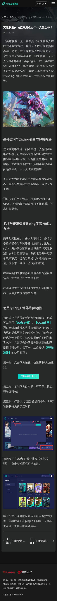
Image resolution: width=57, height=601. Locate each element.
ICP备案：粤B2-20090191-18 (13, 595)
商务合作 (21, 584)
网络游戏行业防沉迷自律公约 (16, 588)
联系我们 (13, 584)
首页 (4, 17)
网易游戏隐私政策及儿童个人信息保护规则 (32, 580)
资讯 (12, 17)
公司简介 (6, 580)
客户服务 (13, 580)
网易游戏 (6, 584)
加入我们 (29, 584)
